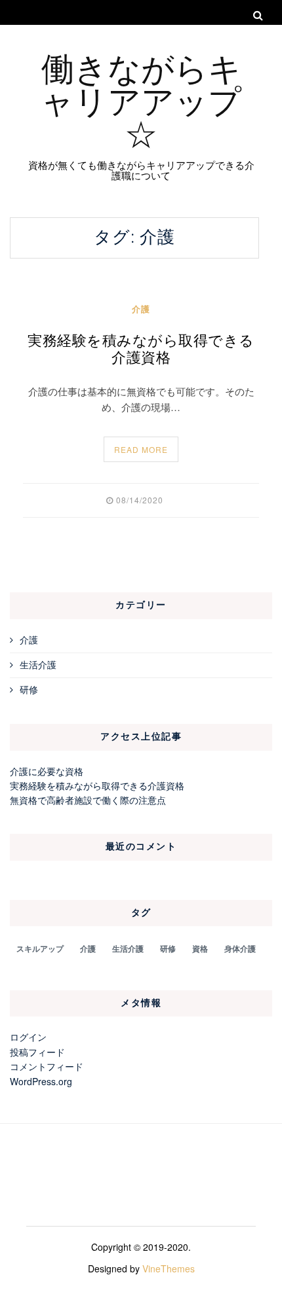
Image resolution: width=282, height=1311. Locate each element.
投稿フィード (37, 1051)
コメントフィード (46, 1066)
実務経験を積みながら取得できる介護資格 (141, 349)
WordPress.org (41, 1081)
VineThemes (168, 1268)
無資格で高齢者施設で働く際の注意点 (88, 799)
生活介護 (38, 664)
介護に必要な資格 (46, 771)
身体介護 (240, 948)
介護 (141, 308)
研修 (29, 689)
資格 (200, 948)
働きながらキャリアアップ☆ (141, 99)
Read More (141, 449)
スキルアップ (40, 948)
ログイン (28, 1036)
